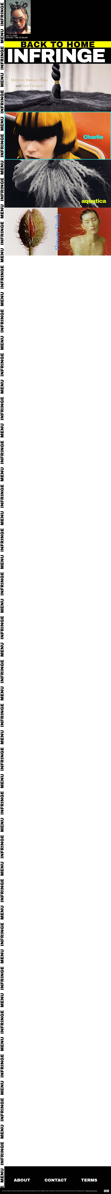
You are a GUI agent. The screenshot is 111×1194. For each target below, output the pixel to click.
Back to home (57, 44)
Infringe (55, 56)
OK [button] (106, 1190)
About (22, 1180)
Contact (55, 1180)
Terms (89, 1180)
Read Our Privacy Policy (91, 1190)
